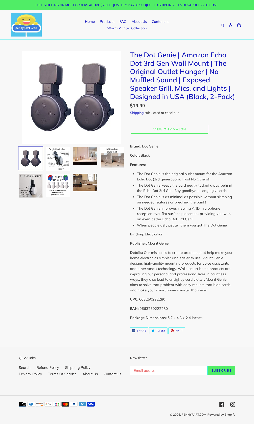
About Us (90, 374)
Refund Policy (48, 367)
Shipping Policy (77, 367)
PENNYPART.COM (194, 414)
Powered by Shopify (221, 414)
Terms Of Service (62, 374)
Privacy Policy (30, 374)
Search (25, 367)
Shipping (137, 113)
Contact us (112, 374)
